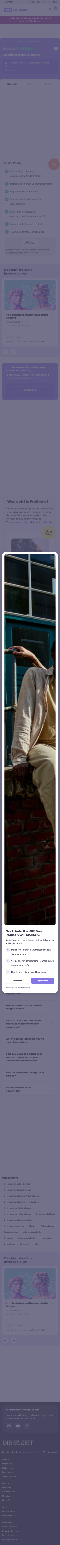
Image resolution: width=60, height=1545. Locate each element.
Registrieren (42, 980)
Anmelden (17, 980)
